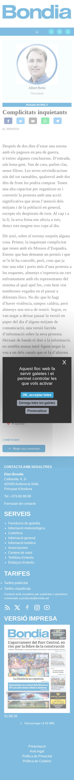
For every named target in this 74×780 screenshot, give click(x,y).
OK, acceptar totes (37, 395)
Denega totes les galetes (37, 403)
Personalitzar (37, 411)
